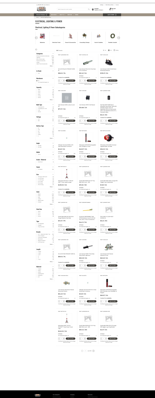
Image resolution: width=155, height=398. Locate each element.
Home (37, 17)
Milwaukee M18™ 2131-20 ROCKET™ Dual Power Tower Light (65, 327)
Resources (54, 14)
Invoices (117, 4)
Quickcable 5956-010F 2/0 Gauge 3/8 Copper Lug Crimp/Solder (108, 326)
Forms (76, 14)
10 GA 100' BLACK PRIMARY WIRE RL (66, 69)
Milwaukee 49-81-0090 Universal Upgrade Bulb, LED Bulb (108, 145)
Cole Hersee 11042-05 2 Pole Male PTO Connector (87, 69)
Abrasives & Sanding (57, 396)
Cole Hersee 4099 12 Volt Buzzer (87, 104)
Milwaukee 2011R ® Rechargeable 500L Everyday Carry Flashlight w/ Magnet (108, 291)
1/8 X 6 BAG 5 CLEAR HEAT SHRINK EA (106, 217)
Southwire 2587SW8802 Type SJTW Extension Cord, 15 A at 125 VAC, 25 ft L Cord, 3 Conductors (87, 218)
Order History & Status (109, 4)
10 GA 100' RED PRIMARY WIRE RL (66, 253)
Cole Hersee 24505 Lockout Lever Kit (66, 105)
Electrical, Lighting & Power (46, 17)
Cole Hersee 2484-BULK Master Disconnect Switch (66, 290)
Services (69, 14)
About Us (62, 14)
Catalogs (101, 4)
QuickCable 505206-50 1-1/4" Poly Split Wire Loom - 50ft (87, 326)
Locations (72, 396)
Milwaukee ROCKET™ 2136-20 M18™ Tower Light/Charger (65, 181)
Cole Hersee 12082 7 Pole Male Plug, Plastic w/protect (86, 254)
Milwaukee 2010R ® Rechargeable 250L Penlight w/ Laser (87, 145)
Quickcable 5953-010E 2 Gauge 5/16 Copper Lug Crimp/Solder (108, 181)
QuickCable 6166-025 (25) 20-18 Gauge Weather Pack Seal (65, 217)
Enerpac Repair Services (92, 396)
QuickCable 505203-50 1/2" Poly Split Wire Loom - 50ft (87, 181)
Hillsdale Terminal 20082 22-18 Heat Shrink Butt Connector (65, 145)
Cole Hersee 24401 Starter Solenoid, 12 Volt (106, 254)
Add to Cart (70, 80)
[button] (36, 38)
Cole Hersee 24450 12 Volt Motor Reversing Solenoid (108, 69)
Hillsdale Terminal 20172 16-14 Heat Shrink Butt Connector (87, 290)
